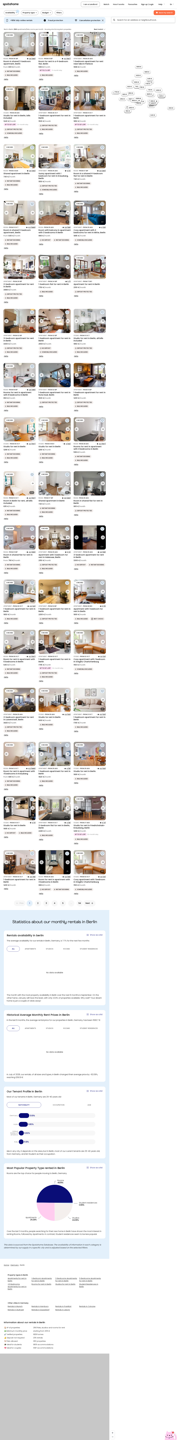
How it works (118, 4)
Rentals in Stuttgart (16, 1310)
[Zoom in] (113, 1433)
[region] (143, 727)
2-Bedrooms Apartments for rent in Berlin (66, 1279)
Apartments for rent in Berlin (17, 1279)
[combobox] (143, 20)
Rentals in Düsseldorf (40, 1310)
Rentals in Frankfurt (63, 1306)
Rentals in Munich (15, 1306)
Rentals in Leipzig (62, 1310)
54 (79, 903)
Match (106, 4)
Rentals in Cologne (87, 1306)
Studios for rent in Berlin (65, 1284)
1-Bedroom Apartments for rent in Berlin (42, 1279)
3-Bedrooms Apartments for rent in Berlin (90, 1279)
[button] (161, 4)
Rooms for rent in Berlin (41, 1284)
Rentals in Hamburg (40, 1306)
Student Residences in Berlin (88, 1285)
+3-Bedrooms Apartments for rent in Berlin (17, 1286)
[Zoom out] (113, 1437)
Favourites (132, 4)
